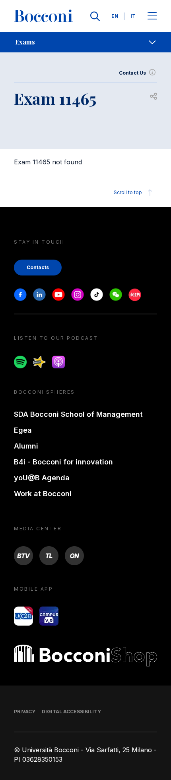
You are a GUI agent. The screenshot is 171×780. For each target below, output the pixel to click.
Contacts (38, 267)
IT (133, 16)
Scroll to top (128, 192)
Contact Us (132, 73)
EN (115, 16)
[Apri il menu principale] (152, 16)
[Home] (43, 16)
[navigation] (85, 42)
